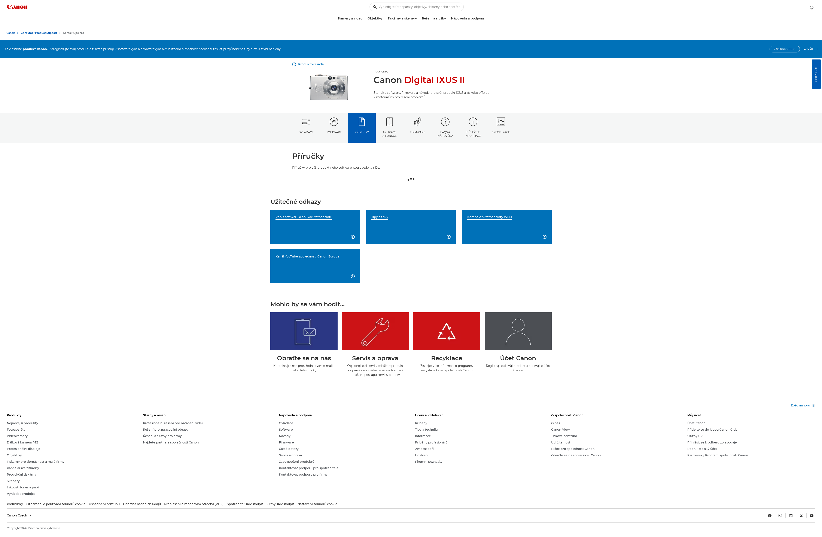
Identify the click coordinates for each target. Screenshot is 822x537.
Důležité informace (473, 134)
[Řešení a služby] (447, 18)
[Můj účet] (811, 7)
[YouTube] (811, 515)
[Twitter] (801, 515)
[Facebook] (769, 515)
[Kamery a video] (364, 18)
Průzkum (816, 74)
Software (334, 132)
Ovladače (306, 132)
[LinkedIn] (790, 515)
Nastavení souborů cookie (317, 504)
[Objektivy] (384, 18)
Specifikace (501, 132)
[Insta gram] (780, 515)
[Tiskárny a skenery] (418, 18)
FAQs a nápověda (445, 134)
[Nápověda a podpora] (485, 18)
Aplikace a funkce (390, 134)
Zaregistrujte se (784, 49)
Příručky (362, 132)
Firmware (417, 132)
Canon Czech (17, 515)
